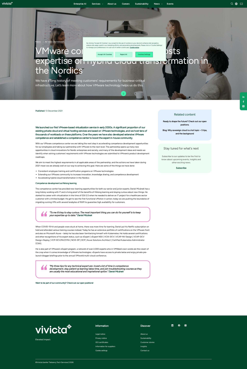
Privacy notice (101, 338)
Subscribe (181, 168)
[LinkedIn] (172, 325)
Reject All (123, 54)
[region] (124, 49)
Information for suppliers (105, 346)
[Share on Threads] (243, 106)
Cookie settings (101, 350)
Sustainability (141, 4)
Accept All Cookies (105, 54)
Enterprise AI (80, 4)
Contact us (144, 350)
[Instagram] (185, 325)
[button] (97, 4)
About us (112, 4)
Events (170, 4)
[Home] (7, 3)
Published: (40, 111)
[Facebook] (179, 325)
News (157, 4)
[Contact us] (241, 3)
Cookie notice (134, 47)
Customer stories (147, 342)
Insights (143, 346)
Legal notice (100, 334)
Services (96, 4)
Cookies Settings (144, 54)
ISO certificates (101, 342)
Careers (126, 4)
